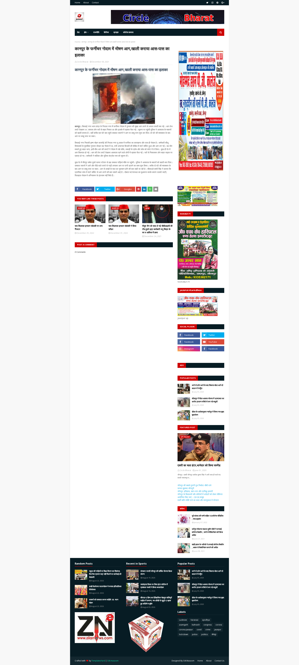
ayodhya (206, 620)
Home (77, 2)
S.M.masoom (113, 660)
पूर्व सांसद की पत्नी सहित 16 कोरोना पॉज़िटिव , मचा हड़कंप (207, 517)
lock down (183, 634)
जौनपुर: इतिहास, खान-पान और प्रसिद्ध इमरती (195, 491)
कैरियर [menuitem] (106, 32)
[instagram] (212, 2)
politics (204, 634)
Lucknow (183, 620)
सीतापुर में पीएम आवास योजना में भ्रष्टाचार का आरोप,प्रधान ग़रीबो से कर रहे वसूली (208, 400)
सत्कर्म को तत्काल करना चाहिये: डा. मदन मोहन (103, 601)
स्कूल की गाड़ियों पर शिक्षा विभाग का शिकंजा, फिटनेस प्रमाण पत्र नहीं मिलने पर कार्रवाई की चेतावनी (105, 574)
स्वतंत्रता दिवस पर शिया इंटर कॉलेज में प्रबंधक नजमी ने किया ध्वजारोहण (154, 586)
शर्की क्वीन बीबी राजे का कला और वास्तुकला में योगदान (198, 500)
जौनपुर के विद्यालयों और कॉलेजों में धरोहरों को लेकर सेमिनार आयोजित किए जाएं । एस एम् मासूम (200, 496)
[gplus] (222, 2)
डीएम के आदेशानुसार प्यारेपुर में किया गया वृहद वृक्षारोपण (208, 413)
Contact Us (219, 660)
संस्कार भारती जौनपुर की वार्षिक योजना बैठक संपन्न (156, 573)
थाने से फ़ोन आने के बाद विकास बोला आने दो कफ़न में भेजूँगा (207, 387)
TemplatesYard (98, 660)
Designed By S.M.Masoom (183, 660)
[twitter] (207, 2)
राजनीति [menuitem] (96, 32)
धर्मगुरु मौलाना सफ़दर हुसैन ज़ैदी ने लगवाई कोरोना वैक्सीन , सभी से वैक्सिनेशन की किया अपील (207, 532)
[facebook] (189, 335)
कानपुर (84, 42)
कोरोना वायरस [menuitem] (128, 32)
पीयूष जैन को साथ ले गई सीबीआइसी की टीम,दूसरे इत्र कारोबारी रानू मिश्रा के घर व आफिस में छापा (157, 229)
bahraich (196, 624)
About (86, 2)
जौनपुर (214, 634)
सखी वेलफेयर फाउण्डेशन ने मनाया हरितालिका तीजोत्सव (105, 588)
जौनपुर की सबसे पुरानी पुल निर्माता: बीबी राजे (194, 485)
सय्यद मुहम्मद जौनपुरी (186, 488)
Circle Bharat (82, 61)
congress (208, 624)
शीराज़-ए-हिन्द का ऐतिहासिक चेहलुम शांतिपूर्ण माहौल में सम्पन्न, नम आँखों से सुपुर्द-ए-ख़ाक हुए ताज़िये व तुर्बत (156, 600)
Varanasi (194, 620)
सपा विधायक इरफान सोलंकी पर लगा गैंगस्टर (88, 227)
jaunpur (217, 629)
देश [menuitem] (78, 32)
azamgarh (183, 624)
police (194, 634)
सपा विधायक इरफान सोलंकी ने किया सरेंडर (122, 227)
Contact (95, 2)
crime (207, 629)
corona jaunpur (186, 629)
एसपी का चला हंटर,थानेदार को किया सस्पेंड (199, 465)
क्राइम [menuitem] (116, 32)
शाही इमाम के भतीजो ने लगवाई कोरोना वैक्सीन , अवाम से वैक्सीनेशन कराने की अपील (208, 546)
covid (199, 629)
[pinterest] (217, 2)
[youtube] (213, 341)
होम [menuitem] (85, 32)
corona (219, 624)
